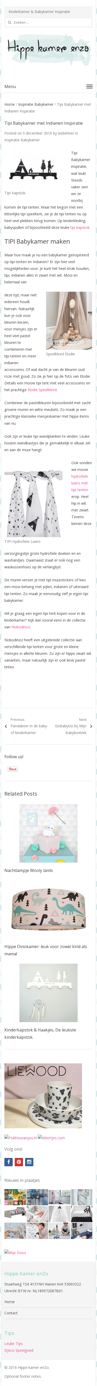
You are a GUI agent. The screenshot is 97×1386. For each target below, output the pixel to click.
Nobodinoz (20, 626)
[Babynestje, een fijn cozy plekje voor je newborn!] (82, 1197)
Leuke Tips (13, 1343)
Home (9, 104)
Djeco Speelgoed (18, 1350)
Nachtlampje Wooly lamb (28, 870)
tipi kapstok (79, 227)
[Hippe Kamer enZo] (48, 50)
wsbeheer (66, 133)
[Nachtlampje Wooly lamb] (48, 833)
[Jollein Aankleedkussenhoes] (82, 1231)
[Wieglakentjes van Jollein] (82, 1214)
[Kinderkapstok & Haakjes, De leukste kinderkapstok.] (48, 993)
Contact (11, 1312)
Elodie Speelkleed (42, 389)
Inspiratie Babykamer (36, 104)
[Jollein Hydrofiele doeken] (37, 1231)
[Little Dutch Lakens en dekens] (15, 1231)
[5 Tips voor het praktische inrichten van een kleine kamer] (15, 1214)
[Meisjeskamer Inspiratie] (59, 1197)
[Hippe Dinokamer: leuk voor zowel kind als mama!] (48, 909)
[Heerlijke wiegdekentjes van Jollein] (37, 1214)
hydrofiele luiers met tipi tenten (79, 483)
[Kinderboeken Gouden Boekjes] (15, 1197)
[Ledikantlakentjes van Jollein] (59, 1214)
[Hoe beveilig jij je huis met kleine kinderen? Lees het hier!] (37, 1197)
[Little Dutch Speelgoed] (59, 1231)
